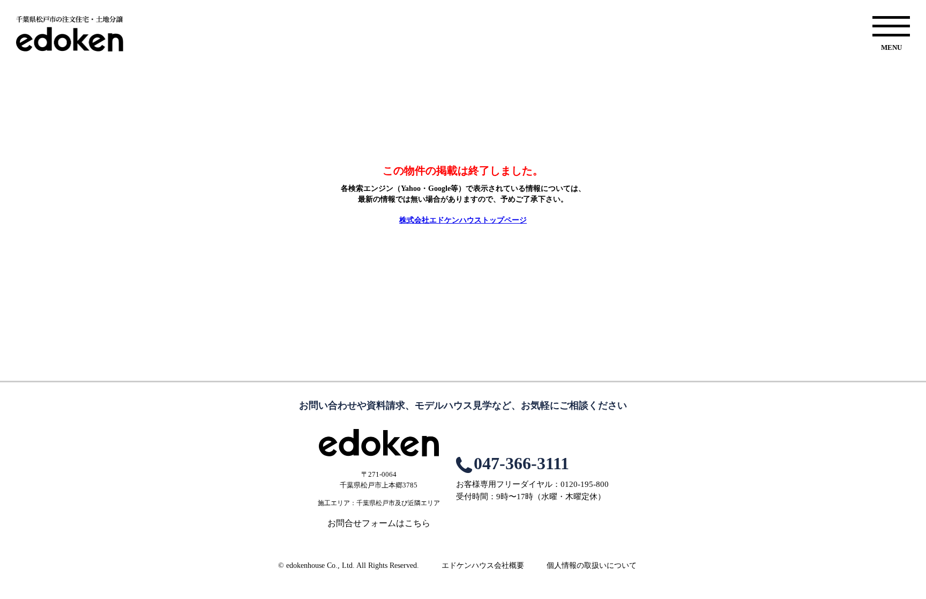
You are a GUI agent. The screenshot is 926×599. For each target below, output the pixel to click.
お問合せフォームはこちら (378, 523)
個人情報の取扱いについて (592, 565)
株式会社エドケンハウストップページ (463, 220)
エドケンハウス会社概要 (483, 565)
